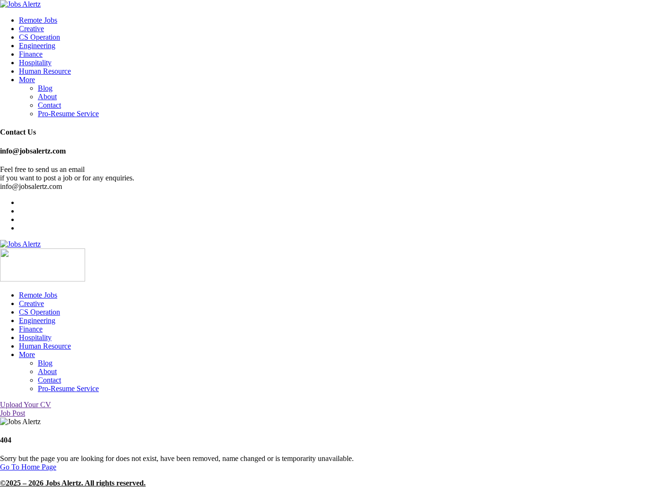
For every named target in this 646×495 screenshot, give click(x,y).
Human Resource (45, 71)
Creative (31, 29)
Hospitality (35, 63)
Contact (49, 105)
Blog (45, 88)
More (27, 80)
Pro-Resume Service (68, 114)
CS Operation (39, 37)
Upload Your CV (25, 405)
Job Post (12, 413)
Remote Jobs (38, 20)
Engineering (37, 46)
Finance (31, 54)
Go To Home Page (28, 467)
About (47, 97)
